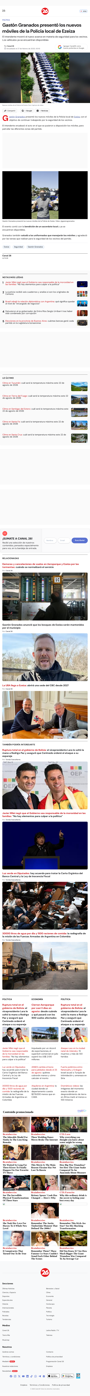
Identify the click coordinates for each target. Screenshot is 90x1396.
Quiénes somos (8, 1352)
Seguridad (18, 247)
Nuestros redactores (10, 1366)
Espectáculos (7, 1300)
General (49, 1300)
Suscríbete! (80, 540)
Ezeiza (77, 116)
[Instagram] (15, 1376)
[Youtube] (23, 1376)
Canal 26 (10, 46)
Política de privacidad (54, 1357)
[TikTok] (31, 1376)
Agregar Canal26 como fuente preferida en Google (73, 47)
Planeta (49, 1308)
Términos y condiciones (11, 1357)
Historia (5, 1304)
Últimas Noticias (8, 1289)
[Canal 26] (45, 1273)
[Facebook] (11, 1376)
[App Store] (53, 1376)
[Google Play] (68, 1376)
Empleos (49, 1366)
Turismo (49, 1319)
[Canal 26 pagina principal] (45, 14)
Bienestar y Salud (52, 1289)
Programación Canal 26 (55, 1361)
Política (6, 20)
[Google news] (44, 1376)
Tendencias (6, 1319)
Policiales (5, 1312)
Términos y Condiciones (40, 1385)
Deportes (5, 1296)
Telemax (49, 1335)
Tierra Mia (6, 1335)
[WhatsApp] (35, 1376)
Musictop (5, 1340)
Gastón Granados (17, 116)
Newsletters (9, 1371)
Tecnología (50, 1315)
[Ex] (19, 1376)
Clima (48, 1292)
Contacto (49, 1352)
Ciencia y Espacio (9, 1292)
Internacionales (8, 1308)
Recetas (5, 1315)
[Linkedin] (27, 1376)
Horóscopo (50, 1304)
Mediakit (8, 1361)
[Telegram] (40, 1376)
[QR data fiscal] (78, 1378)
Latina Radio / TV (52, 1330)
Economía (37, 999)
